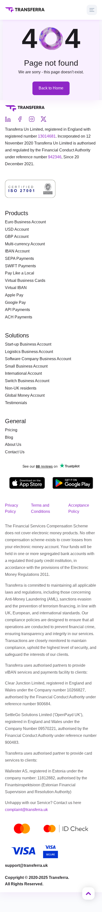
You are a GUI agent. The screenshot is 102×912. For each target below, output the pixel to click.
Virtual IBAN (16, 288)
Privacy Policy (11, 508)
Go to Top (88, 893)
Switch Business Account (27, 381)
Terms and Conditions (40, 508)
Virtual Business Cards (25, 280)
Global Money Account (25, 395)
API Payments (17, 310)
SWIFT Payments (20, 266)
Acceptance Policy (78, 508)
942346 (54, 157)
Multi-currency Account (25, 244)
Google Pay (15, 302)
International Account (23, 373)
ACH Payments (18, 317)
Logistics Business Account (29, 352)
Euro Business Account (25, 222)
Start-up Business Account (28, 344)
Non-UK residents (20, 388)
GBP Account (16, 236)
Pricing (11, 430)
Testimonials (16, 403)
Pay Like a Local (19, 273)
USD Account (17, 229)
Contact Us (15, 452)
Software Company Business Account (38, 359)
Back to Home (51, 88)
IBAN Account (17, 251)
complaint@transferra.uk (26, 810)
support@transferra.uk (26, 865)
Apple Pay (14, 295)
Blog (9, 437)
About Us (13, 444)
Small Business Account (26, 366)
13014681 (47, 136)
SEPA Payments (19, 258)
